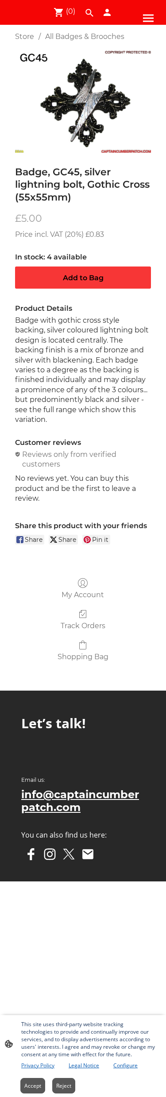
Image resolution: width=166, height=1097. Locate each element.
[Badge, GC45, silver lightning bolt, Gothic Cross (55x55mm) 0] (83, 101)
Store (24, 36)
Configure (125, 1065)
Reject (63, 1085)
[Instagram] (50, 854)
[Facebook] (31, 854)
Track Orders (83, 626)
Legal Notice (84, 1065)
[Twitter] (69, 854)
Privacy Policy (37, 1065)
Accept (32, 1085)
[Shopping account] (107, 12)
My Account (83, 595)
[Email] (88, 854)
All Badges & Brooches (84, 36)
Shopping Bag (83, 657)
